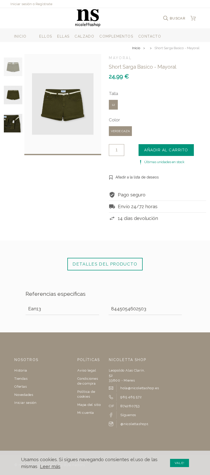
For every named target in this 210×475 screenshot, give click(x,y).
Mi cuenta (85, 413)
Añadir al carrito (166, 150)
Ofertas (20, 386)
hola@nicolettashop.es (139, 388)
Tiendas (20, 379)
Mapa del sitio (89, 405)
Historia (20, 370)
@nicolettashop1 (134, 424)
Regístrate (44, 4)
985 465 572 (131, 397)
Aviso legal (86, 370)
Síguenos (128, 415)
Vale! (179, 463)
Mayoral (120, 58)
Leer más (50, 466)
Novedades (23, 395)
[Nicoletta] (88, 18)
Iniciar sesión (21, 4)
